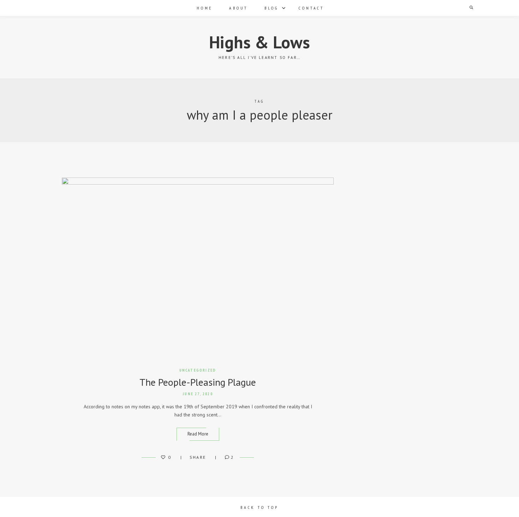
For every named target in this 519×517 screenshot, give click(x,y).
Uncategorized (197, 370)
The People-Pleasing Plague (197, 382)
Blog (271, 8)
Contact (311, 8)
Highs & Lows (259, 42)
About (238, 8)
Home (205, 8)
